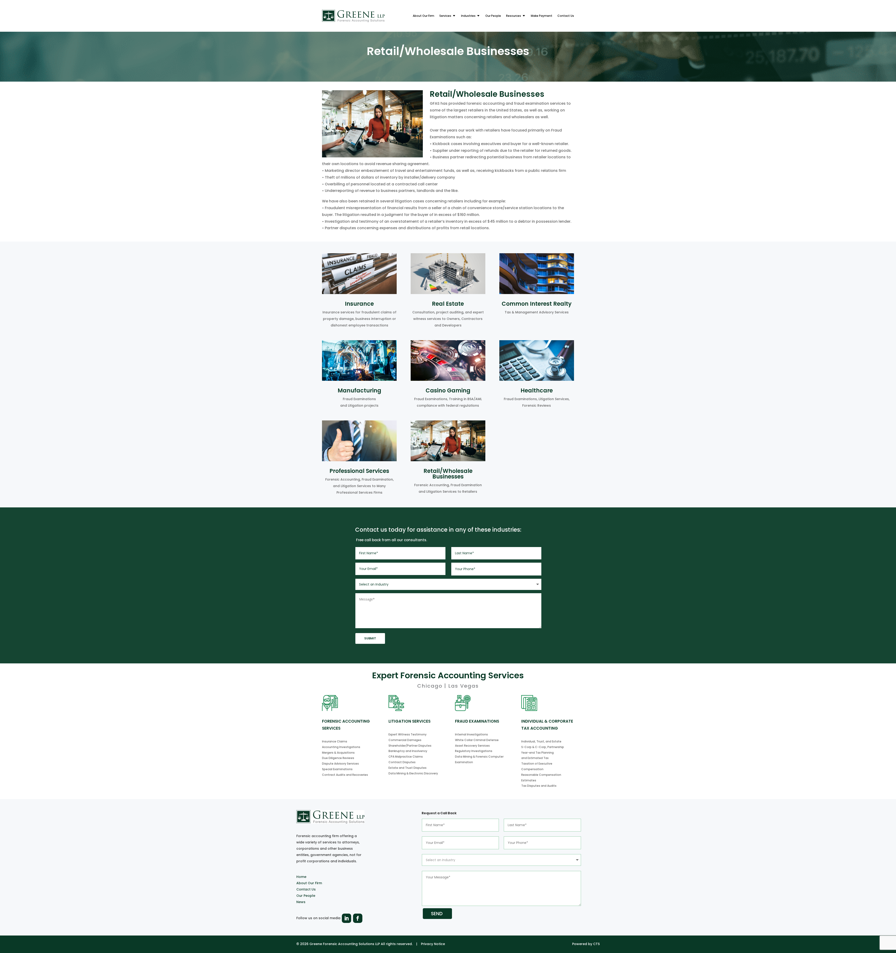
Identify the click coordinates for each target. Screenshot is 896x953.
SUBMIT (370, 638)
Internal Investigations (471, 734)
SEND (437, 913)
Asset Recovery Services (472, 746)
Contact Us (565, 16)
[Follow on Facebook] (357, 918)
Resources (513, 16)
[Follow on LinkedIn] (346, 918)
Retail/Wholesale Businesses (448, 473)
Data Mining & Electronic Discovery (413, 773)
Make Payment (541, 16)
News (300, 902)
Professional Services (359, 471)
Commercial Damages (404, 740)
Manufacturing (359, 390)
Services (445, 16)
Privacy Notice (433, 944)
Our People (493, 16)
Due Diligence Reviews (338, 758)
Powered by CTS (586, 944)
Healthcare (537, 390)
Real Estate (448, 304)
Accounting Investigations (341, 747)
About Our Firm (423, 16)
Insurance (359, 304)
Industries (468, 16)
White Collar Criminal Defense (477, 740)
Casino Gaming (448, 390)
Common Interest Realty (537, 304)
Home (301, 876)
